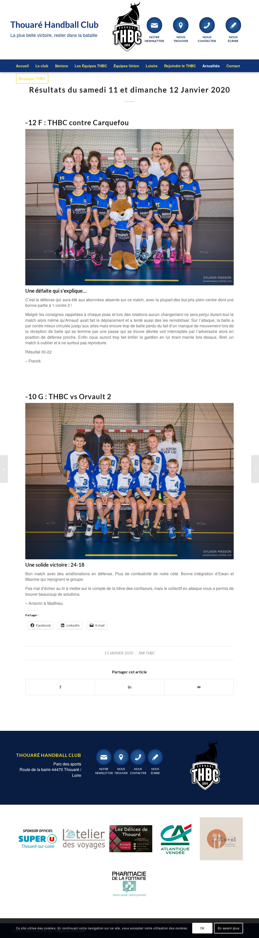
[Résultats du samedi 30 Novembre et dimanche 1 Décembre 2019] (4, 469)
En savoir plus (228, 928)
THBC (150, 653)
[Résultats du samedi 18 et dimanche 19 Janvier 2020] (255, 469)
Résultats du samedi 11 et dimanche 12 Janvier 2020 (129, 89)
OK (202, 928)
